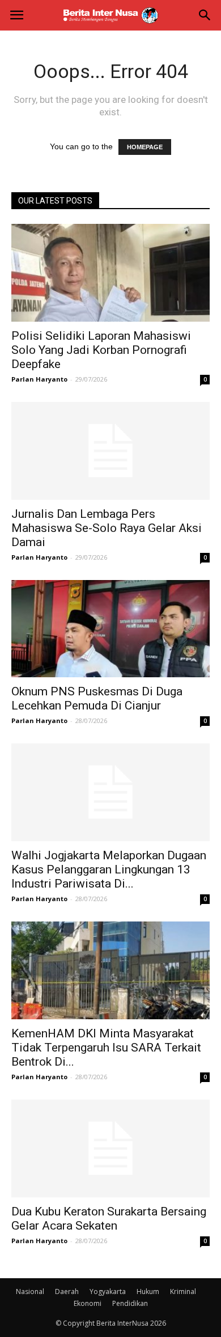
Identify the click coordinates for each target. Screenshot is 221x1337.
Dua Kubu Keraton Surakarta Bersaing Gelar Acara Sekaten (108, 1218)
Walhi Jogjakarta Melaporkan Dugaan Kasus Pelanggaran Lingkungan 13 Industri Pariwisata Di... (108, 869)
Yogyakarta (108, 1291)
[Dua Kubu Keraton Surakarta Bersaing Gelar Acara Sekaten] (110, 1148)
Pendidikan (130, 1303)
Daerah (67, 1291)
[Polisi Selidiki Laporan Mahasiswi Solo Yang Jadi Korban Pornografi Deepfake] (110, 273)
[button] (205, 15)
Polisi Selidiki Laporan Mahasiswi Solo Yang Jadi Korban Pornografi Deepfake (101, 350)
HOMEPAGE (145, 147)
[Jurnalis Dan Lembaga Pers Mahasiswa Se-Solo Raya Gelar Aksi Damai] (110, 451)
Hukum (148, 1291)
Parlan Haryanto (39, 379)
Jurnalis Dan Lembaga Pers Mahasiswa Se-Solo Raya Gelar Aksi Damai (106, 528)
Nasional (30, 1291)
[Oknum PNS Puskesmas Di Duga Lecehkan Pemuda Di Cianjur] (110, 629)
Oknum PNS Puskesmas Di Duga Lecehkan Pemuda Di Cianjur (96, 698)
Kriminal (183, 1291)
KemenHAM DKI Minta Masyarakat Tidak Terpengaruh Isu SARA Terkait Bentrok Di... (106, 1047)
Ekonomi (87, 1303)
